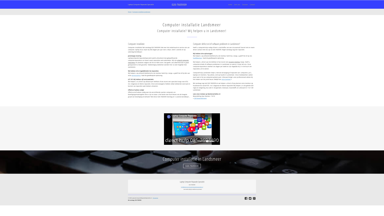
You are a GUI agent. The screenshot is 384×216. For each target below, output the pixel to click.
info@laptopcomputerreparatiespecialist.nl (192, 187)
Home (129, 12)
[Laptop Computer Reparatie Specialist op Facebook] (246, 198)
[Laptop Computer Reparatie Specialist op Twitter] (250, 198)
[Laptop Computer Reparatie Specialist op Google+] (254, 198)
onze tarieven (226, 79)
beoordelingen (200, 98)
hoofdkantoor (197, 58)
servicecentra (136, 75)
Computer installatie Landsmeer (141, 12)
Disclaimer (155, 198)
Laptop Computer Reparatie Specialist (141, 5)
